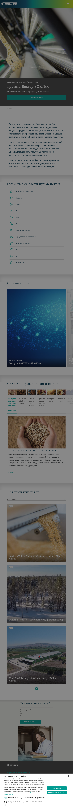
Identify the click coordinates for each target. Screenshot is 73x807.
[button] (25, 805)
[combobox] (68, 776)
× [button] (71, 775)
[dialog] (36, 790)
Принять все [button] (57, 788)
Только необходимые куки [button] (56, 792)
